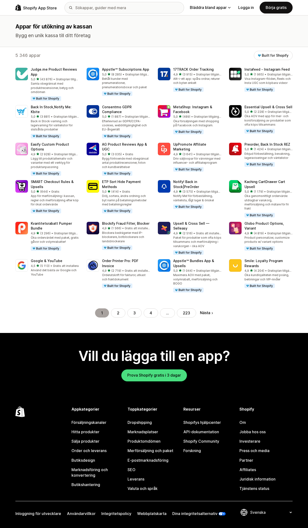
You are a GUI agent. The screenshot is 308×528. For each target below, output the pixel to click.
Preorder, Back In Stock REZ (267, 144)
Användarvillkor (81, 513)
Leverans (136, 479)
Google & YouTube (46, 261)
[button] (47, 84)
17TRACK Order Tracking (193, 69)
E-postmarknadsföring (148, 460)
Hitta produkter (85, 431)
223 (186, 313)
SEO (131, 469)
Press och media (254, 450)
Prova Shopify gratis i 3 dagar (154, 375)
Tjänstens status (254, 488)
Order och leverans (89, 450)
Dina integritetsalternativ (195, 513)
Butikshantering (85, 484)
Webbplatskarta (152, 513)
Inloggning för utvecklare (38, 513)
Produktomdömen (144, 441)
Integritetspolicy (116, 513)
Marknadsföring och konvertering (89, 472)
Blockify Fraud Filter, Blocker (125, 223)
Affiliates (247, 469)
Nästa (205, 312)
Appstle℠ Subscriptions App (125, 69)
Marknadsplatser (143, 431)
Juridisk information (257, 479)
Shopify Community (201, 441)
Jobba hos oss (252, 431)
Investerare (249, 441)
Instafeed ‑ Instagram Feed (267, 69)
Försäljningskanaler (88, 422)
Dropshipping (140, 422)
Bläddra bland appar (208, 7)
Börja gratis (276, 7)
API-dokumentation (201, 431)
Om (242, 422)
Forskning (192, 450)
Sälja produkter (85, 441)
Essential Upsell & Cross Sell (268, 107)
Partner (246, 460)
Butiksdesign (83, 460)
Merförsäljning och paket (150, 450)
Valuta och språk (143, 488)
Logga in (246, 7)
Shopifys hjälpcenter (202, 422)
